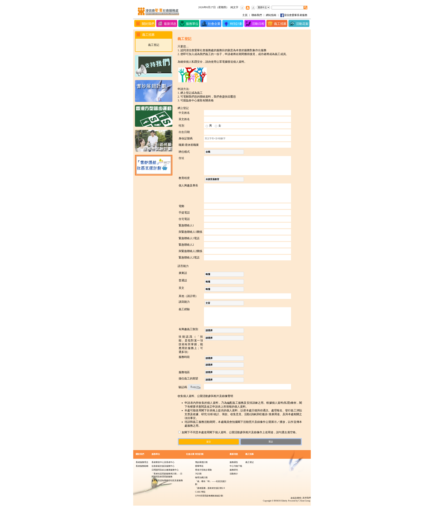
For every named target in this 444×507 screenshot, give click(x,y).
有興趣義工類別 (188, 329)
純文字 (234, 7)
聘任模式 (184, 151)
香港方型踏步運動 (203, 470)
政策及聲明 (296, 498)
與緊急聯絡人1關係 (190, 231)
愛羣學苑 (199, 466)
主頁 (244, 15)
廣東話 (183, 272)
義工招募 (249, 454)
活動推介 (234, 473)
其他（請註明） (188, 296)
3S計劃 (198, 473)
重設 (270, 441)
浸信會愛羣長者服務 (295, 15)
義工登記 (153, 44)
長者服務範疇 (142, 466)
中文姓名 (184, 112)
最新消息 (234, 454)
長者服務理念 (142, 462)
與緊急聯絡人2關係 (190, 251)
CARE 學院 (200, 492)
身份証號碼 (186, 138)
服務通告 (234, 462)
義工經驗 (184, 309)
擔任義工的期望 (188, 378)
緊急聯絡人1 (186, 225)
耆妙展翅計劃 (201, 462)
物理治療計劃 (201, 477)
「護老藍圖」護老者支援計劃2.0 (210, 488)
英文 (181, 287)
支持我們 (306, 498)
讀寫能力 (184, 301)
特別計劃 (199, 454)
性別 (181, 125)
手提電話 (184, 212)
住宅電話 (184, 218)
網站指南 (271, 15)
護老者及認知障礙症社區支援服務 (167, 480)
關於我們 (140, 454)
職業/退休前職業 (189, 144)
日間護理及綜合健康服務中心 (165, 470)
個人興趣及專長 (188, 185)
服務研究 (234, 470)
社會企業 (190, 454)
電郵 (181, 206)
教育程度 (184, 178)
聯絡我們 (256, 15)
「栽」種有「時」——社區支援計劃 (210, 482)
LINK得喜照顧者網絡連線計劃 (209, 496)
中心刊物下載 (236, 466)
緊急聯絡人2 (186, 244)
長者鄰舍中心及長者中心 (163, 462)
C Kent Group (304, 501)
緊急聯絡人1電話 (189, 238)
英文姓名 (184, 119)
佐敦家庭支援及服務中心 (163, 466)
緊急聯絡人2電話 (189, 257)
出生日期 (184, 132)
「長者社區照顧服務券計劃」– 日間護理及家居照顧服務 (167, 475)
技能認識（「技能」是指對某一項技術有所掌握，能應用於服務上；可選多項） (191, 344)
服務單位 (156, 454)
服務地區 (184, 372)
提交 (208, 441)
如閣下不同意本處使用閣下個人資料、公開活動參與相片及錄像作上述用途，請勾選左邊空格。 (239, 432)
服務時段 (184, 356)
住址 (181, 158)
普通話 (183, 280)
